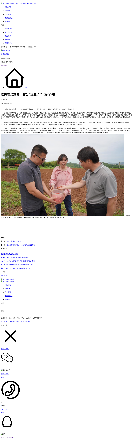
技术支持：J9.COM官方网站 (10, 321)
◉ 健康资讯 (5, 54)
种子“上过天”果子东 (14, 241)
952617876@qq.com (7, 437)
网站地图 (28, 321)
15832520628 (5, 409)
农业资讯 (4, 66)
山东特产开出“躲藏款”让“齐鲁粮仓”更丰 (14, 257)
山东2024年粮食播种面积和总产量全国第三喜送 (17, 265)
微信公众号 (5, 374)
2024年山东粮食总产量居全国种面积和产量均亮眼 (18, 261)
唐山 (22, 321)
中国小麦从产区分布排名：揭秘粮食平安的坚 (16, 268)
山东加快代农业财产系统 (9, 254)
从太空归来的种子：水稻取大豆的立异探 (21, 245)
